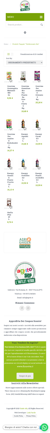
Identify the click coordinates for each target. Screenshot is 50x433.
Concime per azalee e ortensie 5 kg (37, 92)
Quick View (11, 96)
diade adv (23, 408)
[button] (44, 427)
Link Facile (31, 413)
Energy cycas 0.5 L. (37, 137)
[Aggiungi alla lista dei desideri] (11, 73)
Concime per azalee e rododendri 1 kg (9, 140)
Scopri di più (25, 376)
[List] (12, 54)
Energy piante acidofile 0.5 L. (37, 177)
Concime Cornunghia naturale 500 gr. (9, 90)
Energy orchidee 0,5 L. (23, 176)
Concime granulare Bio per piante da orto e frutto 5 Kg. (23, 97)
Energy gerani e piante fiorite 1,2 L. (9, 180)
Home (6, 44)
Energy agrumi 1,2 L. (23, 137)
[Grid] (8, 54)
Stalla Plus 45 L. (9, 215)
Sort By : (9, 58)
